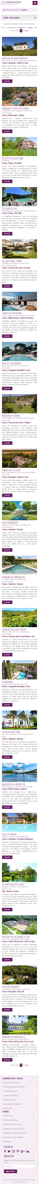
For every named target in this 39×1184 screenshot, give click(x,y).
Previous (15, 31)
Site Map (7, 1141)
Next (25, 31)
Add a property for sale (13, 1124)
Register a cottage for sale (13, 1129)
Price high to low (22, 27)
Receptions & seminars (12, 1104)
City (35, 27)
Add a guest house (11, 1120)
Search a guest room (12, 1082)
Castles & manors (10, 1091)
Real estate (8, 1108)
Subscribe (11, 1171)
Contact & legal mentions (13, 1137)
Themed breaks (10, 1100)
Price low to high (11, 27)
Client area (8, 1116)
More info (7, 81)
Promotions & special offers (14, 1087)
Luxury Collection (11, 1095)
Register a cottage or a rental (15, 1133)
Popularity (30, 27)
